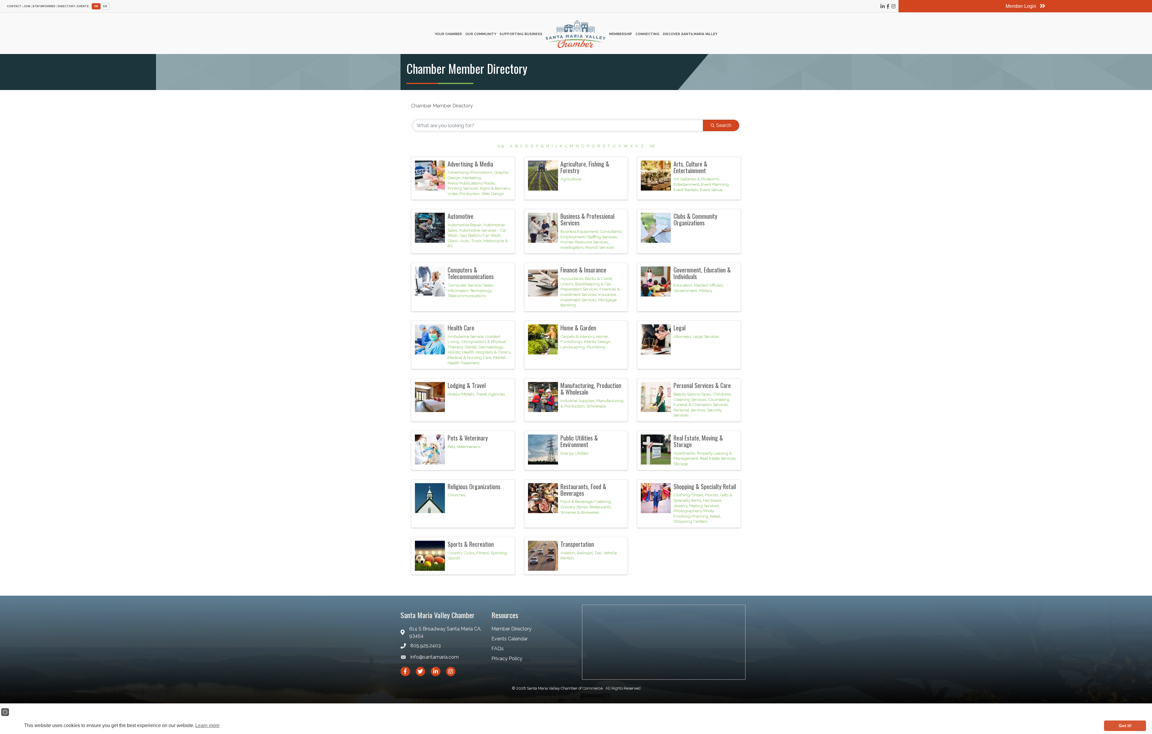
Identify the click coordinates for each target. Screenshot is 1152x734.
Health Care (461, 327)
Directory (66, 6)
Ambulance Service (465, 336)
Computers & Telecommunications (471, 273)
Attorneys (682, 336)
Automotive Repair (465, 224)
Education (683, 285)
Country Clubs (461, 552)
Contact (14, 6)
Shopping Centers (690, 521)
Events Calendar (509, 639)
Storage (681, 463)
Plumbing (595, 346)
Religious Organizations (474, 486)
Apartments (684, 453)
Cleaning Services (690, 399)
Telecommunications (467, 295)
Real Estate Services (718, 458)
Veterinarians (468, 446)
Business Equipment (579, 231)
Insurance (607, 294)
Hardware (712, 500)
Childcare (721, 394)
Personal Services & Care (702, 385)
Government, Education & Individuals (702, 273)
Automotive (460, 216)
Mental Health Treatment (477, 360)
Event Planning (715, 184)
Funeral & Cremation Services (701, 404)
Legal (680, 327)
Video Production (464, 193)
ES (105, 6)
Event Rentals (686, 189)
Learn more (207, 725)
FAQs (497, 648)
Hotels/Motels (461, 394)
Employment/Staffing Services (588, 236)
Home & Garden (578, 327)
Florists (711, 494)
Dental (471, 346)
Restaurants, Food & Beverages (583, 490)
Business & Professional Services (587, 219)
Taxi (598, 552)
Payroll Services (599, 247)
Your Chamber (448, 34)
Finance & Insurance (583, 269)
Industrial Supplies (577, 400)
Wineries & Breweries (579, 512)
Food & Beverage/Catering (585, 501)
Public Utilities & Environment (579, 441)
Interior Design (597, 341)
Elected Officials (708, 285)
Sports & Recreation (471, 544)
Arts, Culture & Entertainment (690, 167)
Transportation (577, 544)
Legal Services (706, 336)
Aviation (567, 552)
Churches (456, 494)
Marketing (471, 177)
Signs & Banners (495, 188)
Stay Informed (44, 6)
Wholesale (596, 406)
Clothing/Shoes (688, 494)
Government (685, 290)
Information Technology (469, 290)
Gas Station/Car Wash (480, 235)
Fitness (482, 552)
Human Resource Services (584, 241)
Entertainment (686, 184)
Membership (620, 34)
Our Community (480, 34)
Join (26, 6)
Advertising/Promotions (470, 172)
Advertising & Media (470, 163)
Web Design (493, 193)
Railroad (584, 552)
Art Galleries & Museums (696, 178)
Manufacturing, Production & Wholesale (590, 388)
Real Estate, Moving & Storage (698, 441)
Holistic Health (461, 352)
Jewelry (680, 505)
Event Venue (711, 189)
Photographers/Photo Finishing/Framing (694, 513)
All (652, 146)
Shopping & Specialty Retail (705, 486)
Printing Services (463, 188)
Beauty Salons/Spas (692, 394)
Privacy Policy (506, 658)
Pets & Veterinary (468, 437)
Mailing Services (704, 505)
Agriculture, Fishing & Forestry (584, 167)
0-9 (500, 146)
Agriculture (570, 178)
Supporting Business (521, 34)
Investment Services (578, 299)
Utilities (581, 453)
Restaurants (600, 506)
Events (83, 6)
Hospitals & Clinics (493, 352)
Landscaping (572, 346)
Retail (715, 516)
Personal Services (689, 410)
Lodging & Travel (467, 385)
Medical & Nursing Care (469, 357)
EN (96, 6)
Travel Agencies (490, 394)
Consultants (611, 231)
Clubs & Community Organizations (695, 219)
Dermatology (490, 346)
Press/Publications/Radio (471, 183)
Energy (566, 453)
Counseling (718, 399)
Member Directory (511, 629)
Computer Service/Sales (470, 285)
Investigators (572, 247)
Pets (451, 446)
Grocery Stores (574, 506)
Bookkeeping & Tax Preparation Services (585, 286)
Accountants (571, 278)
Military (705, 290)
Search (723, 125)
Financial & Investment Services (590, 292)
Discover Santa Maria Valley (690, 34)
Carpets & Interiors (577, 336)
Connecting (647, 34)
